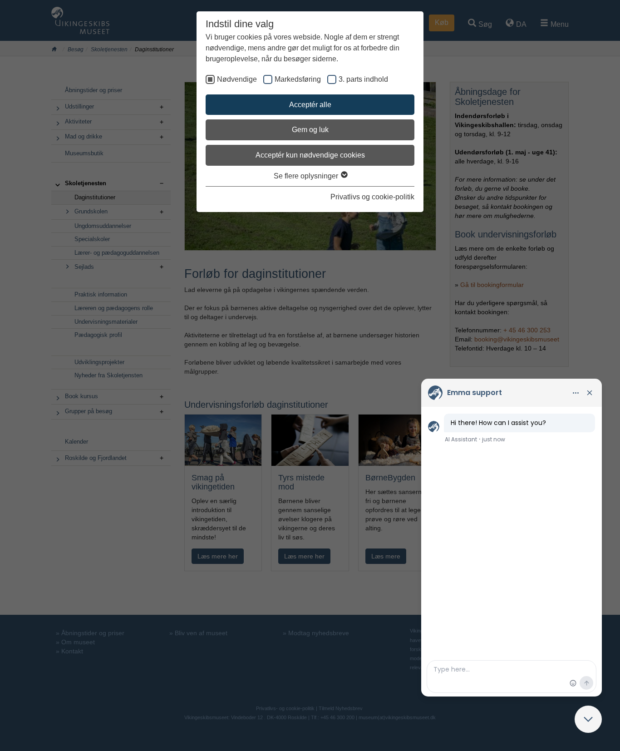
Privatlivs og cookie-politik (372, 197)
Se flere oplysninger (307, 176)
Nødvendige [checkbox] (237, 79)
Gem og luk (310, 129)
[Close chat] (588, 719)
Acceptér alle (310, 105)
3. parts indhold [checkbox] (363, 79)
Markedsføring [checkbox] (298, 79)
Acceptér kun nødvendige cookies (310, 155)
